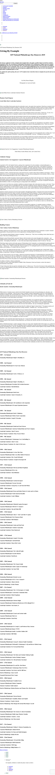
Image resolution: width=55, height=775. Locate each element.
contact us (8, 765)
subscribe (5, 24)
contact (4, 22)
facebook (5, 26)
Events (4, 13)
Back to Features (4, 749)
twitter (4, 27)
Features (5, 7)
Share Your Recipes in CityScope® (11, 20)
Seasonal (5, 9)
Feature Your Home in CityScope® (11, 19)
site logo (2, 2)
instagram (5, 29)
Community (5, 15)
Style (4, 11)
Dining (4, 12)
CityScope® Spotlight (8, 6)
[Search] (7, 3)
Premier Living (6, 8)
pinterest (5, 30)
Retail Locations (6, 16)
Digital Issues (6, 17)
